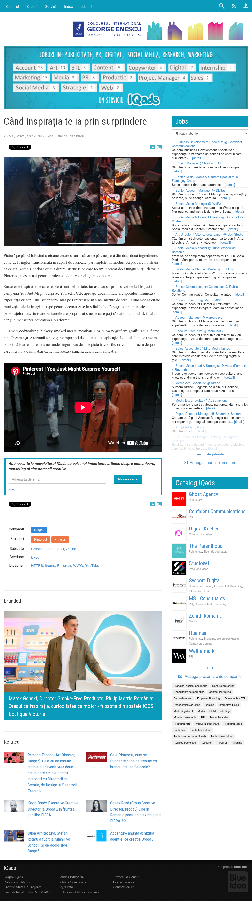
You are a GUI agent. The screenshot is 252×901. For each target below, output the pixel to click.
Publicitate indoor (200, 730)
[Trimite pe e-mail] (159, 147)
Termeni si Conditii (127, 876)
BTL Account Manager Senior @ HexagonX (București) (204, 438)
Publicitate (195, 500)
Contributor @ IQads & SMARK (27, 892)
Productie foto (182, 723)
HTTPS (37, 565)
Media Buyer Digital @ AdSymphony (201, 400)
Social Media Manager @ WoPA (198, 203)
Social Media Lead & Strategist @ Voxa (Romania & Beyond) (209, 367)
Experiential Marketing (228, 586)
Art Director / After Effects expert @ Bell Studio (209, 234)
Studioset (199, 563)
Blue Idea (241, 866)
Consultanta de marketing (210, 604)
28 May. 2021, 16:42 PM (23, 135)
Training (237, 742)
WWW (78, 565)
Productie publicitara (207, 723)
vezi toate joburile (210, 454)
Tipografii (222, 742)
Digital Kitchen (204, 529)
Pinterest (40, 539)
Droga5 (39, 529)
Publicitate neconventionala (190, 736)
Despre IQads (13, 876)
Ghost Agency (203, 494)
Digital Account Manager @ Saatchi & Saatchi (208, 413)
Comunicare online (200, 534)
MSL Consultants (207, 598)
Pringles (60, 539)
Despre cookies (123, 882)
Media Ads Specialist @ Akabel (198, 382)
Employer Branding (208, 698)
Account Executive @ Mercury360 (199, 330)
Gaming (209, 705)
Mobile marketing (219, 711)
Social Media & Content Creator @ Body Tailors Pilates (207, 219)
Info (12, 489)
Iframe (50, 565)
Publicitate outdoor (222, 736)
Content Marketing (220, 692)
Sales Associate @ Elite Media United (202, 348)
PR (191, 517)
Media (193, 621)
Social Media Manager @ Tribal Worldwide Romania (204, 250)
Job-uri (86, 6)
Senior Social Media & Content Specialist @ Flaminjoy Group (205, 178)
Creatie (37, 548)
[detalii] (197, 157)
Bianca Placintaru (70, 135)
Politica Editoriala (71, 876)
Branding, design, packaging (221, 638)
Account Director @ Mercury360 (198, 300)
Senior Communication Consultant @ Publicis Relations (206, 288)
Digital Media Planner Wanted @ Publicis (204, 269)
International (54, 548)
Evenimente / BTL (235, 698)
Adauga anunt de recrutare (212, 462)
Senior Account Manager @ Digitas (200, 190)
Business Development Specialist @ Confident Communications (207, 144)
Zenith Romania (205, 616)
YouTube (92, 565)
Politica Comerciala (72, 882)
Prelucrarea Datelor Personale (79, 892)
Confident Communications (217, 511)
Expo (49, 135)
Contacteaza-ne (123, 886)
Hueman (197, 633)
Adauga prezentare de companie (213, 676)
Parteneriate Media (17, 882)
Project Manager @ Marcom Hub (198, 163)
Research (206, 742)
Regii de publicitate (215, 551)
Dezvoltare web (183, 698)
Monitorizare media (185, 717)
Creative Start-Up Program (22, 886)
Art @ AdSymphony (189, 427)
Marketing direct (183, 711)
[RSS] (152, 147)
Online (71, 548)
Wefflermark (201, 651)
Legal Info (65, 886)
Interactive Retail (199, 591)
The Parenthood (206, 546)
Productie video (198, 569)
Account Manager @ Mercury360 (198, 317)
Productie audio (218, 717)
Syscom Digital (204, 580)
